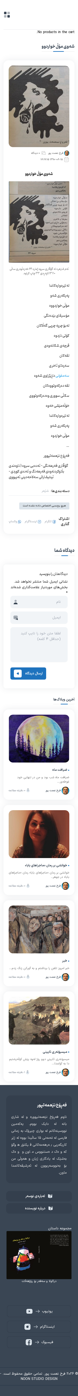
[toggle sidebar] (6, 14)
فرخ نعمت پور (55, 153)
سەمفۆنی (62, 376)
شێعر (45, 491)
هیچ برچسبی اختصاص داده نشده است (44, 506)
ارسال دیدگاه (34, 673)
